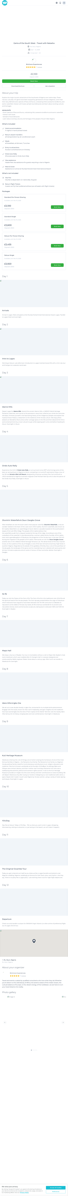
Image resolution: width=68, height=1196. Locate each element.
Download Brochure (17, 86)
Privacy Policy (24, 1192)
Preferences (55, 1191)
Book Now (34, 81)
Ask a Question (50, 86)
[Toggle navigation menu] (64, 3)
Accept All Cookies (55, 1187)
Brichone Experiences (18, 973)
